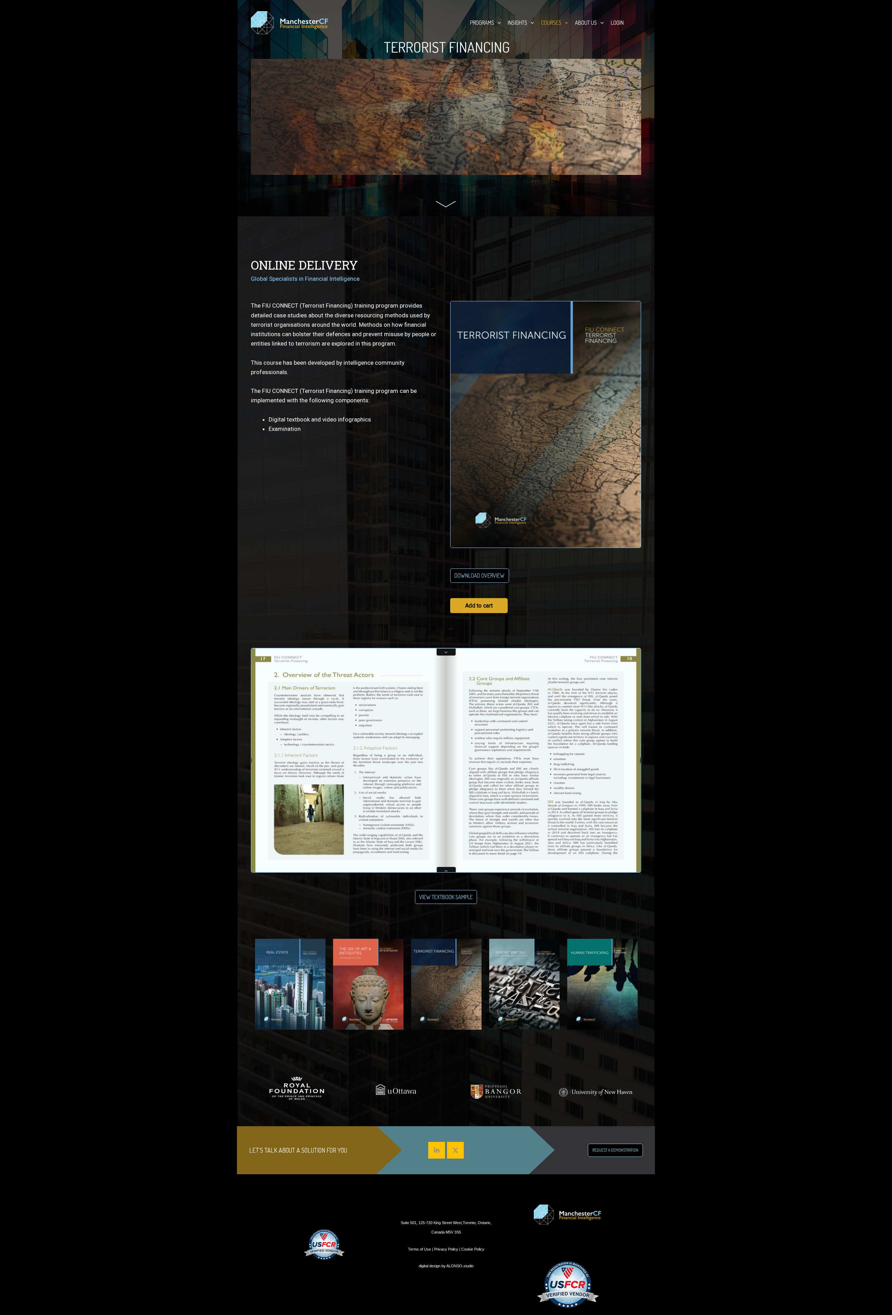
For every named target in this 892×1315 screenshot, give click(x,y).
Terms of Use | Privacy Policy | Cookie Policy (446, 1249)
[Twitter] (455, 1150)
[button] (497, 23)
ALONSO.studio (460, 1266)
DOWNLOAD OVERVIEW (479, 575)
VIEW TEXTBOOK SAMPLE (446, 897)
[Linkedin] (436, 1150)
